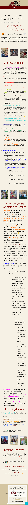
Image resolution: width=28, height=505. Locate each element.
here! (15, 40)
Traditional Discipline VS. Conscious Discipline (15, 120)
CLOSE (26, 503)
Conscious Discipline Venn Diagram (13, 118)
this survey (6, 146)
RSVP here (15, 425)
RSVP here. (8, 74)
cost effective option (15, 244)
